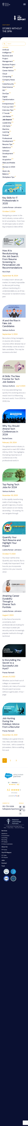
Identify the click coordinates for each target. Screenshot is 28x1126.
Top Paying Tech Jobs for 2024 (10, 486)
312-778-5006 (8, 806)
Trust (3, 866)
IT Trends (5, 113)
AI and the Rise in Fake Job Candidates (11, 323)
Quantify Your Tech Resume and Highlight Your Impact (11, 541)
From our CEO (7, 107)
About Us (4, 847)
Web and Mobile (8, 163)
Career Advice (8, 70)
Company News (8, 80)
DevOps (5, 93)
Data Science (7, 87)
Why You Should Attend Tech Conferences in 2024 (10, 430)
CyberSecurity (8, 84)
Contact (4, 863)
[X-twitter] (20, 813)
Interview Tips (7, 110)
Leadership (6, 123)
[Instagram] (24, 810)
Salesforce (6, 147)
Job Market (6, 116)
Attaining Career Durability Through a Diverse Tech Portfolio (10, 601)
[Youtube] (20, 807)
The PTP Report (6, 852)
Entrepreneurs (8, 104)
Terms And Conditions (19, 827)
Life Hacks (6, 126)
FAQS (5, 827)
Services (4, 831)
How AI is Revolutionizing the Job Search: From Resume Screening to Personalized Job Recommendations (12, 259)
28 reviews (14, 793)
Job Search (7, 119)
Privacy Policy (10, 827)
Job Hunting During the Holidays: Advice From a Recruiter (11, 722)
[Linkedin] (24, 807)
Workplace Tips (8, 177)
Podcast (5, 135)
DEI (3, 90)
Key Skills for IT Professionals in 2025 (10, 200)
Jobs (3, 860)
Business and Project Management (7, 58)
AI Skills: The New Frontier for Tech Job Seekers (11, 379)
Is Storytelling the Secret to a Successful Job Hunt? (11, 664)
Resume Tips (7, 144)
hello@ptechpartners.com (12, 809)
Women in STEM (8, 167)
